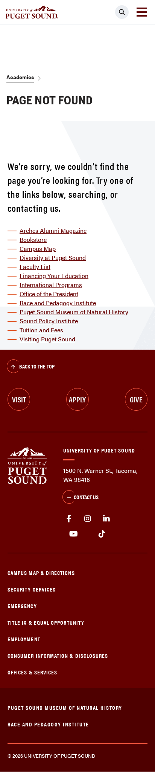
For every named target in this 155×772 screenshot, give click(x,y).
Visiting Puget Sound (47, 339)
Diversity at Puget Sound (53, 257)
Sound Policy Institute (49, 320)
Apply (77, 399)
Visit (19, 399)
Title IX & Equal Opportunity (46, 622)
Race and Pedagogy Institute (58, 302)
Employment (24, 639)
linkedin (106, 519)
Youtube (73, 534)
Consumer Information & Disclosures (58, 655)
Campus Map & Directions (41, 572)
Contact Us (86, 497)
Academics (20, 77)
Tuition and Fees (41, 330)
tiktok (101, 534)
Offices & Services (32, 672)
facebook (68, 519)
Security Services (32, 589)
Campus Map (38, 248)
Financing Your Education (54, 275)
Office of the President (49, 293)
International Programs (51, 284)
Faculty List (35, 266)
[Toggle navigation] (141, 12)
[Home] (27, 464)
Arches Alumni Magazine (53, 230)
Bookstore (33, 239)
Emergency (22, 606)
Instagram (87, 519)
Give (136, 399)
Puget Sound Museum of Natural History (74, 311)
